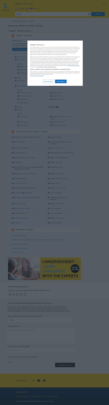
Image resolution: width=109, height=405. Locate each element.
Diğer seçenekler (48, 81)
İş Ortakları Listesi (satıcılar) (37, 76)
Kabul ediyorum (61, 81)
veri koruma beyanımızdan (74, 65)
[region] (55, 63)
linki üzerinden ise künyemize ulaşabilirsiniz (46, 67)
